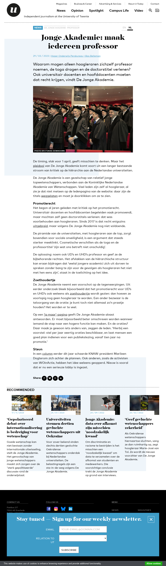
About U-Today (135, 3)
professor (73, 28)
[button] (151, 519)
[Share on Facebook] (44, 378)
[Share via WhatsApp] (55, 378)
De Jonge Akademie (55, 28)
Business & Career (83, 3)
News (61, 10)
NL (130, 27)
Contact (155, 3)
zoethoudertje (80, 293)
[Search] (157, 10)
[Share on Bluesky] (49, 378)
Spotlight (96, 10)
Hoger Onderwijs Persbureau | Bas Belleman (76, 55)
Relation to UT (45, 540)
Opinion (77, 10)
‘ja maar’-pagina (55, 314)
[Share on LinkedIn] (60, 378)
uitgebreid (40, 226)
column (47, 353)
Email (50, 529)
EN (124, 27)
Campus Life (119, 10)
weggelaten (49, 196)
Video (138, 10)
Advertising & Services (110, 3)
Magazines (61, 3)
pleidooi (38, 165)
